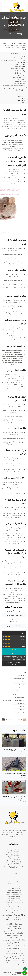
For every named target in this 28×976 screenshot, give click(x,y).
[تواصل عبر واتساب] (25, 969)
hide (17, 53)
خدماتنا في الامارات (21, 90)
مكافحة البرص (19, 933)
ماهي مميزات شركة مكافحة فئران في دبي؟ (15, 89)
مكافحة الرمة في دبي (21, 75)
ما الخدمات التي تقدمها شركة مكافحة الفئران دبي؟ (15, 553)
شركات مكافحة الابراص (14, 884)
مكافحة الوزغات (21, 960)
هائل (24, 98)
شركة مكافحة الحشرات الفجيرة (14, 892)
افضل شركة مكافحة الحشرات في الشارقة (14, 881)
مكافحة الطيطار (14, 937)
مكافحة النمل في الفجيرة (14, 951)
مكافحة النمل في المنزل (14, 953)
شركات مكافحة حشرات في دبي (18, 77)
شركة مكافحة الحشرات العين (14, 890)
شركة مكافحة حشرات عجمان (14, 917)
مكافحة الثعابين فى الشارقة (9, 933)
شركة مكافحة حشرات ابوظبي (14, 906)
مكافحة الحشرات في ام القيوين (14, 935)
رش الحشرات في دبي (21, 70)
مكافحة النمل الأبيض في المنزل (14, 940)
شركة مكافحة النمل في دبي (14, 611)
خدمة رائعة (22, 96)
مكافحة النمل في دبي (21, 72)
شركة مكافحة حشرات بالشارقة (7, 910)
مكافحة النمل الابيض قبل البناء (14, 945)
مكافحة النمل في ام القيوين (18, 956)
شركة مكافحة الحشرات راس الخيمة (14, 894)
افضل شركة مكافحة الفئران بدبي (18, 73)
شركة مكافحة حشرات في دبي (14, 615)
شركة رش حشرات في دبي (14, 619)
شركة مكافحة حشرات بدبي (14, 912)
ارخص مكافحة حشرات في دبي (19, 68)
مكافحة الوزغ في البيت (10, 960)
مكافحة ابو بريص (19, 931)
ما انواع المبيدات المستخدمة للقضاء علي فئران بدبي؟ (14, 60)
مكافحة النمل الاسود (14, 948)
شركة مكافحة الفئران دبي (20, 57)
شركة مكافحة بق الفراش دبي (14, 621)
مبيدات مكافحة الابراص (14, 924)
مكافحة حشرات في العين (14, 964)
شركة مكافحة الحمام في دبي (14, 626)
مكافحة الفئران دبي (22, 58)
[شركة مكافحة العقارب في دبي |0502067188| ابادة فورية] (14, 764)
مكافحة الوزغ (8, 958)
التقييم (25, 92)
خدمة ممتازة (22, 94)
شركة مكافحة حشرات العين (20, 910)
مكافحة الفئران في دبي (21, 62)
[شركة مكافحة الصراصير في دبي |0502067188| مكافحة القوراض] (14, 787)
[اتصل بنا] (24, 973)
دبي (6, 33)
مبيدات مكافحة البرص (14, 926)
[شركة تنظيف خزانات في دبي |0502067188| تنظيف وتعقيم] (14, 740)
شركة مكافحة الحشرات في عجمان (14, 904)
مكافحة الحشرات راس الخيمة (14, 928)
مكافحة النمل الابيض (14, 942)
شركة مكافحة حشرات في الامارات (14, 919)
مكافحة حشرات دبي (20, 962)
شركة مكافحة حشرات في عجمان (14, 921)
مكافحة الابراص (8, 931)
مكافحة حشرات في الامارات (10, 962)
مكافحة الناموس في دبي (20, 79)
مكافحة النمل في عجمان (18, 958)
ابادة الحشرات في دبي (20, 83)
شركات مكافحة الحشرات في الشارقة (14, 886)
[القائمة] (4, 7)
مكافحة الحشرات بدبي (21, 66)
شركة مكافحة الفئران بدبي (19, 691)
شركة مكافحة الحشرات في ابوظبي (14, 896)
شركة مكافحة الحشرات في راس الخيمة (14, 902)
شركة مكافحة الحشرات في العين (14, 900)
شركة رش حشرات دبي (14, 888)
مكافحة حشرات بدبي (21, 64)
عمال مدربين (22, 100)
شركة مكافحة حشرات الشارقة (14, 908)
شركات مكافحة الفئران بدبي (19, 81)
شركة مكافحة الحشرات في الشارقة (14, 898)
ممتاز (24, 102)
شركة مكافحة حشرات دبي (14, 914)
